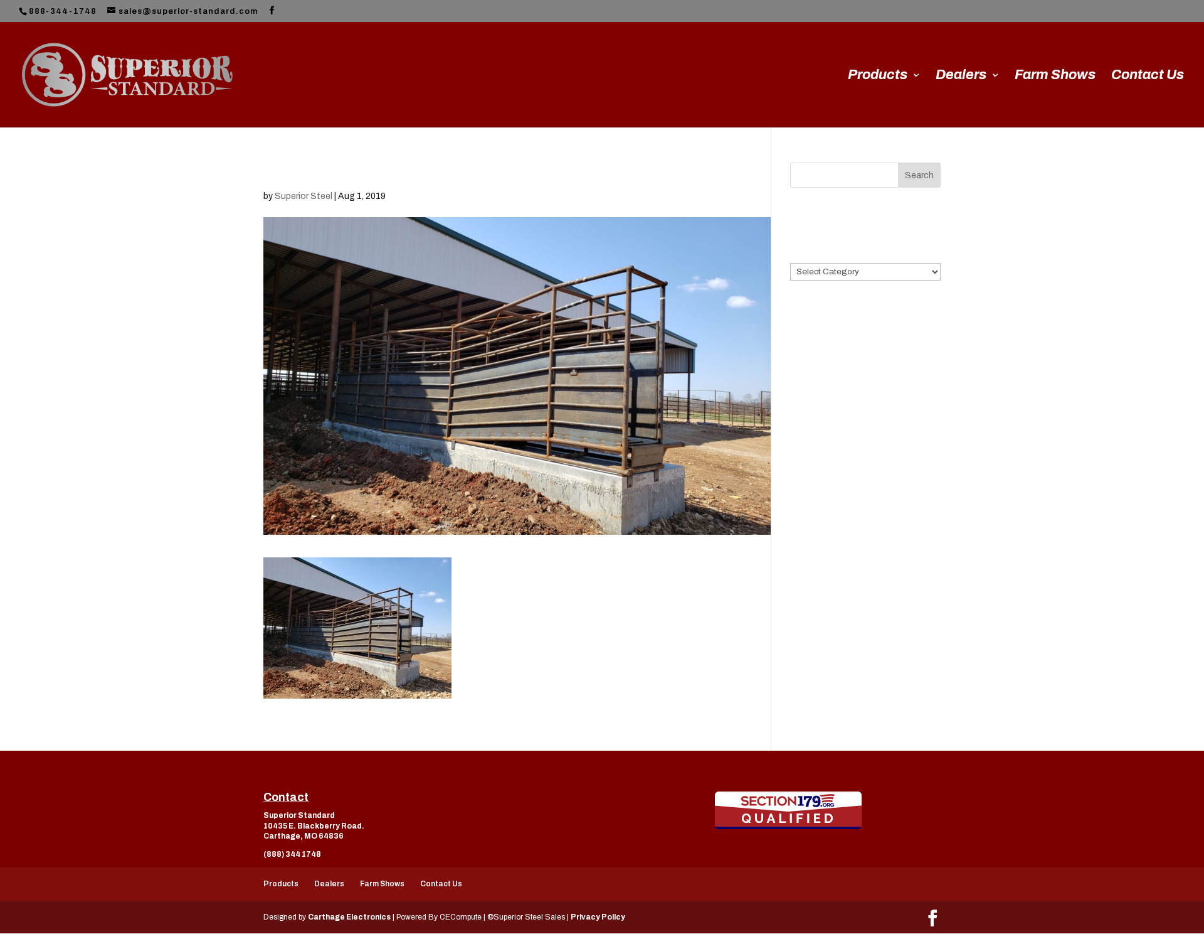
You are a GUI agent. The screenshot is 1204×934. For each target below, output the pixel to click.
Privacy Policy (598, 917)
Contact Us (1147, 76)
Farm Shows (1055, 76)
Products (877, 76)
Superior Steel (303, 196)
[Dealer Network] (788, 810)
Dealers (961, 76)
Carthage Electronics (349, 917)
